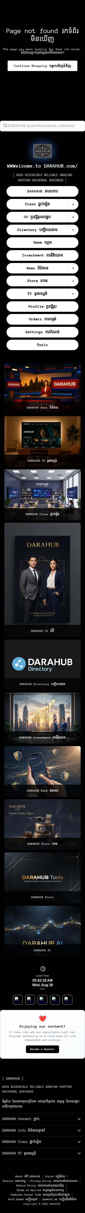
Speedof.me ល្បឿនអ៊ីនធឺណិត (59, 1199)
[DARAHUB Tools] (42, 877)
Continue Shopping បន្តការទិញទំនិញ (42, 66)
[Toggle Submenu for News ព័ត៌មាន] (73, 268)
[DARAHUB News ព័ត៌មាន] (42, 388)
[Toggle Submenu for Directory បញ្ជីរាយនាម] (73, 230)
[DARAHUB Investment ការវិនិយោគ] (42, 718)
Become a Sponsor (42, 1049)
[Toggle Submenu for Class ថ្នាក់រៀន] (73, 204)
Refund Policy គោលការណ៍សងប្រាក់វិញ (40, 1185)
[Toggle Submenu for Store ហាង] (73, 281)
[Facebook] (30, 1000)
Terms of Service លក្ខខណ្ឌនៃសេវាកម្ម (40, 1190)
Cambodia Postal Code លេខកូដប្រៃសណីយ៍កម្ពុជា (40, 1194)
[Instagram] (55, 1000)
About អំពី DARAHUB (27, 1176)
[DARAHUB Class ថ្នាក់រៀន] (42, 494)
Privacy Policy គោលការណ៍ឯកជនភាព (54, 1180)
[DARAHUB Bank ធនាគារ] (42, 771)
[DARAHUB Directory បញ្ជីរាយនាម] (42, 665)
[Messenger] (43, 1000)
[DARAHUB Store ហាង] (42, 824)
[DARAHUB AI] (42, 931)
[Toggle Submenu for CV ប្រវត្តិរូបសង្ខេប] (73, 217)
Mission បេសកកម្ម (14, 1180)
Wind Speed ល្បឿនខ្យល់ (22, 1199)
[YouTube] (18, 1000)
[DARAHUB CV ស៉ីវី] (42, 580)
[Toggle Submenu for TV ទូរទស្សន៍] (73, 294)
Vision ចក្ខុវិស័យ (55, 1176)
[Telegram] (67, 1000)
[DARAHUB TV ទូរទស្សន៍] (42, 441)
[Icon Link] (42, 151)
